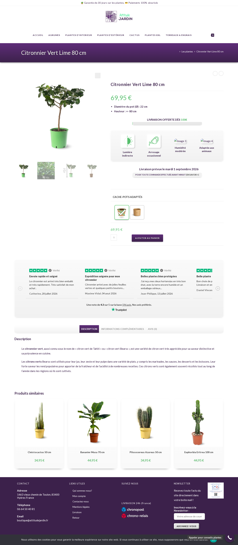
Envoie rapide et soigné (43, 276)
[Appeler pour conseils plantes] (230, 537)
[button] (98, 75)
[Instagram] (133, 492)
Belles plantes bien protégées (159, 276)
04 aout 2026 (100, 293)
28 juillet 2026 (43, 293)
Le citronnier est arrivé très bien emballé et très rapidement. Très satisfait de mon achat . (51, 285)
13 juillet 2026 (157, 293)
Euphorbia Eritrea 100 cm (198, 452)
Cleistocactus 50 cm (39, 452)
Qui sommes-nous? (82, 490)
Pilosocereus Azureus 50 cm (146, 452)
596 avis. (127, 304)
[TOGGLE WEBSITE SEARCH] (220, 35)
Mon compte (79, 496)
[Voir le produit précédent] (215, 73)
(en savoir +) (192, 175)
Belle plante (204, 276)
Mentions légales (81, 506)
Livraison (77, 512)
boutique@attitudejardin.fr (32, 520)
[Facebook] (125, 492)
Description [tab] (89, 329)
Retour (75, 517)
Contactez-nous (80, 501)
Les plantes (187, 51)
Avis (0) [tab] (152, 329)
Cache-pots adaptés (127, 196)
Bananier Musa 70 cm (92, 452)
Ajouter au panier (147, 238)
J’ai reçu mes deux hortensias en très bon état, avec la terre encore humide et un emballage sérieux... (163, 285)
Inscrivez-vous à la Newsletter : (185, 509)
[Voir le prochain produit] (221, 73)
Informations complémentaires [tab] (122, 329)
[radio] (122, 212)
